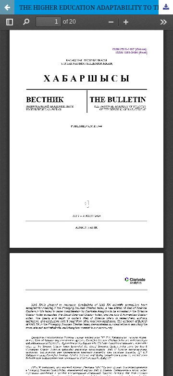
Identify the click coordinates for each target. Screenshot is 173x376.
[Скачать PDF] (166, 7)
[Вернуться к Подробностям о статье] (7, 7)
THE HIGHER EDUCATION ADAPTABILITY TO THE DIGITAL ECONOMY (96, 7)
